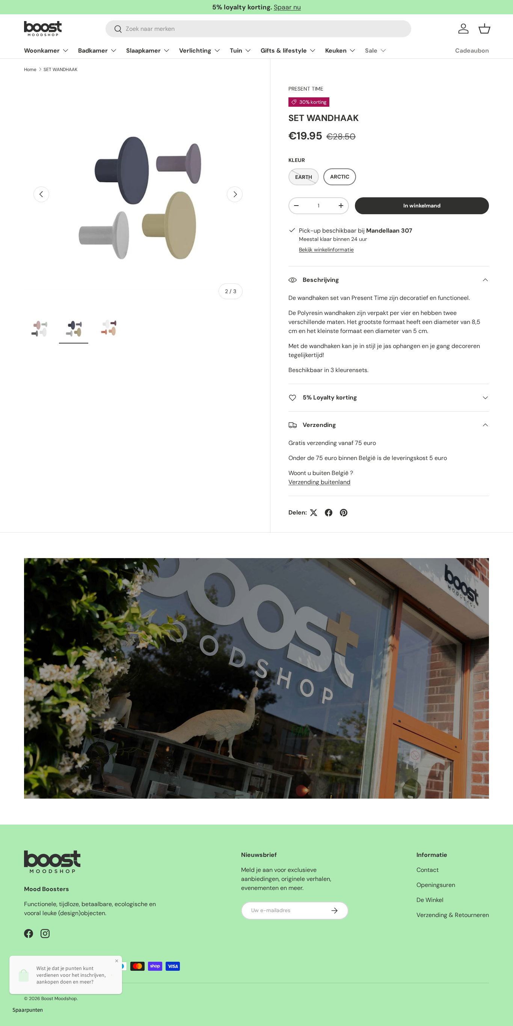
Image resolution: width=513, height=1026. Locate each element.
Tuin (236, 50)
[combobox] (259, 28)
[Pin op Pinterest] (343, 512)
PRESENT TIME (305, 88)
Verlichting (195, 50)
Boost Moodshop (59, 999)
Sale (371, 50)
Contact (427, 870)
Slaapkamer (143, 50)
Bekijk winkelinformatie (326, 249)
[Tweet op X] (313, 512)
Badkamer (93, 50)
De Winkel (430, 900)
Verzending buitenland (319, 482)
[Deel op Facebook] (328, 512)
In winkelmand (422, 205)
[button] (484, 28)
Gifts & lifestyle (284, 50)
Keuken (336, 50)
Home (30, 69)
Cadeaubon (472, 50)
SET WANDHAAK (60, 69)
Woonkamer (42, 50)
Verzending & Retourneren (452, 915)
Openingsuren (435, 885)
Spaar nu (287, 7)
